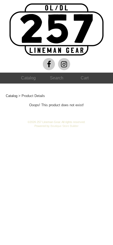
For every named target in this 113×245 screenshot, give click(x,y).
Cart (85, 78)
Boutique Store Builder (64, 125)
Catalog (11, 96)
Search (56, 78)
